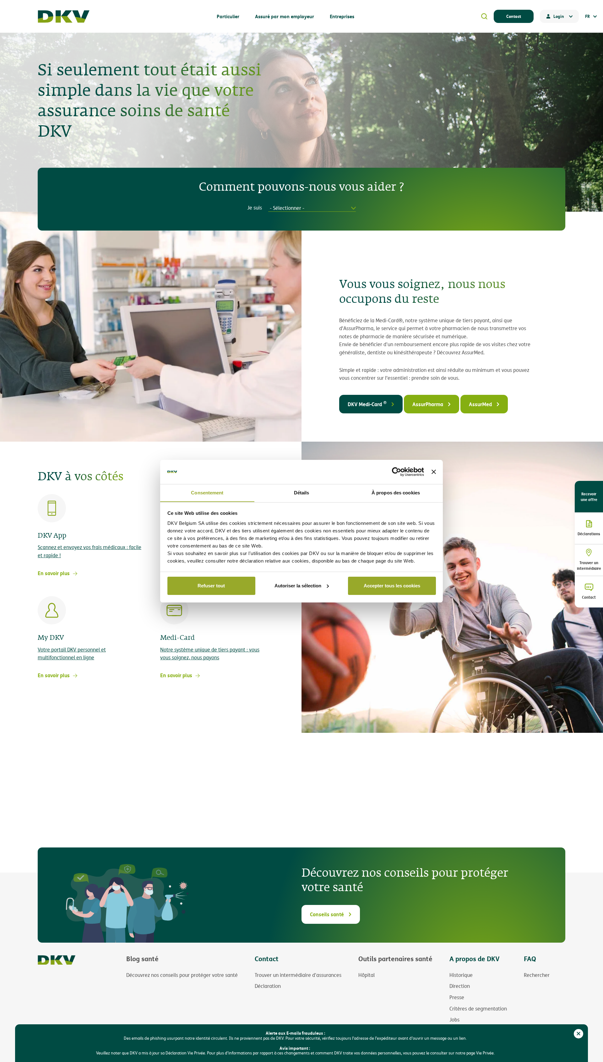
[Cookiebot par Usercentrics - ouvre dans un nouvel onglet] (396, 472)
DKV (64, 16)
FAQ (530, 958)
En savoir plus (54, 573)
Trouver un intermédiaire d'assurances (298, 975)
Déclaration (268, 986)
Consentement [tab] (207, 492)
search (484, 16)
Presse (456, 997)
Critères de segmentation (478, 1008)
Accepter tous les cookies (392, 585)
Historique (461, 975)
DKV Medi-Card (367, 404)
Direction (459, 986)
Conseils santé (327, 914)
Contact (513, 16)
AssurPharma (427, 404)
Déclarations (589, 533)
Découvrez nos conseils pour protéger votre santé (182, 975)
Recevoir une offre (589, 496)
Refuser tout (211, 585)
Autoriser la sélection (297, 585)
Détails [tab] (301, 492)
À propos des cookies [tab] (396, 492)
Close (578, 1033)
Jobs (454, 1019)
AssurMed (480, 404)
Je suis (254, 207)
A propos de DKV (474, 958)
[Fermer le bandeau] (434, 472)
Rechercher (537, 975)
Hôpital (366, 975)
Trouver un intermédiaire (589, 565)
